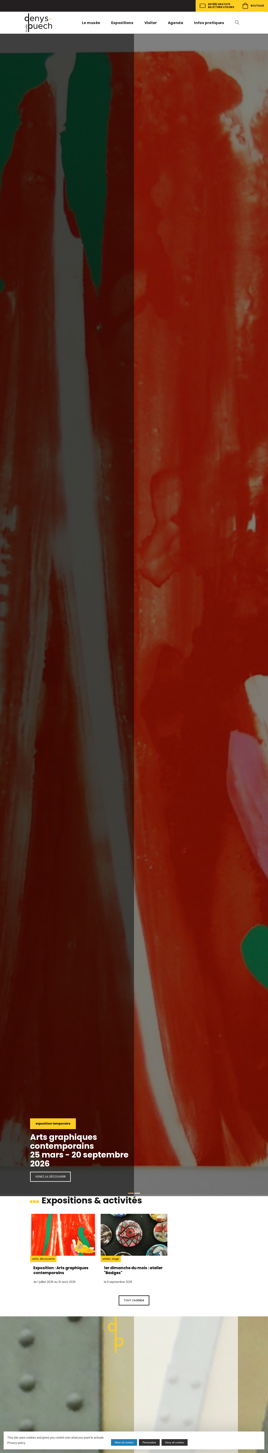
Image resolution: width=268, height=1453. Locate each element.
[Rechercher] (238, 23)
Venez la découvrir (50, 1176)
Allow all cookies (124, 1442)
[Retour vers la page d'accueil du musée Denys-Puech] (38, 22)
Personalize (149, 1442)
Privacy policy (16, 1442)
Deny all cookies (174, 1442)
